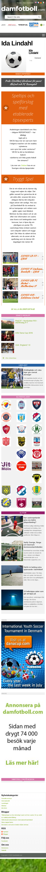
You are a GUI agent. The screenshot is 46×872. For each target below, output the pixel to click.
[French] (38, 3)
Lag (30, 60)
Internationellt (5, 801)
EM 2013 (4, 808)
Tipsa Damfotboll (28, 3)
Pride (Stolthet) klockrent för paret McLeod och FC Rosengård (23, 82)
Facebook (4, 841)
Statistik (3, 850)
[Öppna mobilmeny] (43, 35)
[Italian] (43, 3)
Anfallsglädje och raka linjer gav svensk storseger (32, 372)
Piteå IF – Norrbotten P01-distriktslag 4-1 (26, 322)
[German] (41, 3)
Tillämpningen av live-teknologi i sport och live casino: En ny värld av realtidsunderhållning (21, 816)
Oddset (24, 165)
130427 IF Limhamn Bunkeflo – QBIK (31, 270)
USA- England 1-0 (22, 345)
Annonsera (4, 848)
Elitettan (3, 805)
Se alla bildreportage (23, 309)
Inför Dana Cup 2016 (24, 333)
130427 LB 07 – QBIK (30, 257)
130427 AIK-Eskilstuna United (30, 296)
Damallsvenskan (6, 798)
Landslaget (4, 803)
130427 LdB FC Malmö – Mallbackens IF (29, 283)
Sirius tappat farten (7, 822)
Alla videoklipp (10, 358)
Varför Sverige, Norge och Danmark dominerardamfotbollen (33, 544)
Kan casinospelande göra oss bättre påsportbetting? (32, 520)
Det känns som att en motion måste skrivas (14, 824)
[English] (35, 3)
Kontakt (19, 3)
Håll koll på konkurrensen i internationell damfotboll (16, 820)
